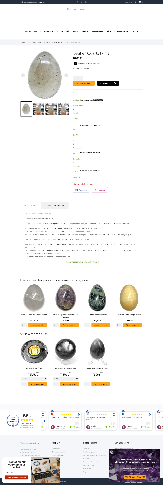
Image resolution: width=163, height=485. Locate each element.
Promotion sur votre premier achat (17, 465)
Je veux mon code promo (16, 477)
